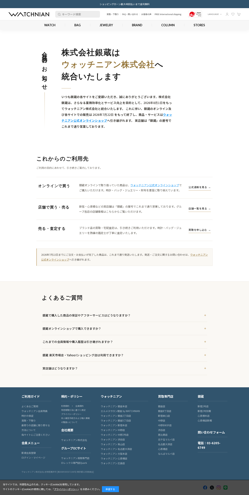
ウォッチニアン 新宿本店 (114, 425)
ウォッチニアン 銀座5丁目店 (116, 420)
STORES (199, 25)
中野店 (161, 420)
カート (239, 14)
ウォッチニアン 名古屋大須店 (116, 449)
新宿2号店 (203, 406)
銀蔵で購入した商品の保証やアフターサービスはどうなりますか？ (87, 315)
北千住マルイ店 (166, 439)
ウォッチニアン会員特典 (34, 411)
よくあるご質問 (30, 406)
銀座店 (161, 406)
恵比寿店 (163, 434)
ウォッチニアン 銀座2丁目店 (116, 415)
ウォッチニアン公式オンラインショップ (154, 185)
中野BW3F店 (165, 425)
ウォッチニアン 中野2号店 (115, 434)
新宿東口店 (164, 415)
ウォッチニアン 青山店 (113, 444)
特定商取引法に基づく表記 (73, 409)
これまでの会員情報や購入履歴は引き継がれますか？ (78, 342)
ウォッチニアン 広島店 (113, 463)
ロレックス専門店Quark (74, 463)
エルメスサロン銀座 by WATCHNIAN (120, 411)
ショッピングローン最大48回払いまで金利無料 (125, 4)
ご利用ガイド (31, 396)
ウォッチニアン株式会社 (74, 440)
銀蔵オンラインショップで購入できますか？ (72, 328)
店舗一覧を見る (200, 208)
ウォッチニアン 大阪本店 (114, 453)
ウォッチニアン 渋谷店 (113, 439)
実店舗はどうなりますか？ (60, 368)
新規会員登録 (29, 453)
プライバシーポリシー (71, 414)
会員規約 (79, 405)
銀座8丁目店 (164, 411)
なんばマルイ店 (166, 453)
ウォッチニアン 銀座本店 (114, 406)
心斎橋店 (163, 449)
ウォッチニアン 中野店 (113, 430)
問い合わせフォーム (211, 432)
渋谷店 (161, 430)
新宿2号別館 (204, 411)
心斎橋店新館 (205, 420)
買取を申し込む (200, 229)
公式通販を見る (200, 187)
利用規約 (65, 405)
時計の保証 (27, 415)
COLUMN (168, 25)
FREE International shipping (168, 14)
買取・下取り (113, 14)
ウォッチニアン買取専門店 (75, 458)
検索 (58, 14)
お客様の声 (146, 14)
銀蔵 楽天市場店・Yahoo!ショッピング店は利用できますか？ (83, 355)
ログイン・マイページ (33, 457)
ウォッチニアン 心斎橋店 (114, 458)
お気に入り (232, 14)
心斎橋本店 (204, 415)
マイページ (227, 14)
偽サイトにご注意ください (36, 434)
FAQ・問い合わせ (130, 14)
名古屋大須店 (165, 444)
